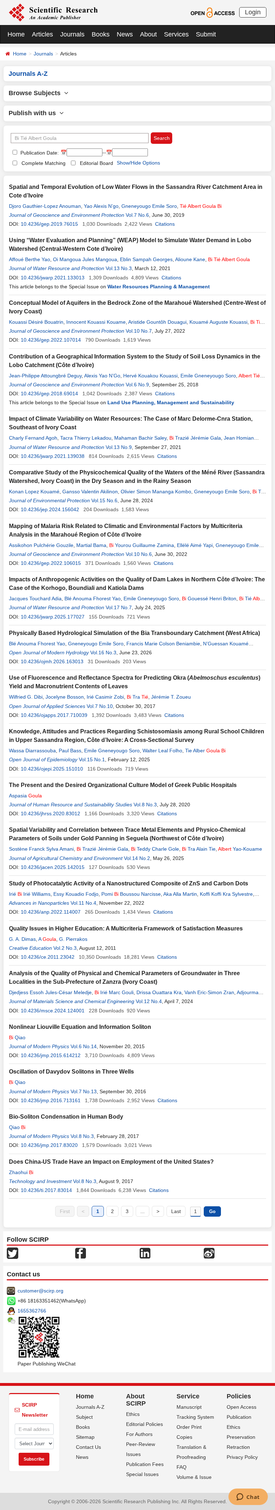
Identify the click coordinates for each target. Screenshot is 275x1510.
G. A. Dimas (22, 939)
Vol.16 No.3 (103, 652)
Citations (165, 224)
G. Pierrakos (73, 939)
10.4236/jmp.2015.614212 (51, 1055)
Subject (84, 1417)
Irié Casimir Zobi (105, 697)
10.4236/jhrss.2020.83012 (50, 813)
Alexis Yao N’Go (102, 375)
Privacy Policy (242, 1457)
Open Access (241, 1407)
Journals (72, 34)
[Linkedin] (145, 1253)
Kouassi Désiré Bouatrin (36, 322)
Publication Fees (145, 1464)
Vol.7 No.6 (137, 215)
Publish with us (34, 113)
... (142, 1211)
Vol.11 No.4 (83, 903)
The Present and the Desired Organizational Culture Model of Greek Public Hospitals (123, 785)
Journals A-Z (90, 1407)
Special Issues (142, 1474)
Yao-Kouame (240, 849)
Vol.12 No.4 (149, 1001)
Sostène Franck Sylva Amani (41, 849)
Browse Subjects (36, 93)
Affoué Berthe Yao (29, 259)
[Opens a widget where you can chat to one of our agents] (248, 1497)
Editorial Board (96, 163)
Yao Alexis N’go (101, 206)
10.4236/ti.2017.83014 (46, 1190)
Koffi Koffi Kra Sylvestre (226, 894)
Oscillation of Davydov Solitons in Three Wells (71, 1072)
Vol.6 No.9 (137, 384)
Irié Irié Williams (29, 894)
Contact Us (88, 1447)
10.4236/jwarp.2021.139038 (53, 456)
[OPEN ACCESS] (212, 12)
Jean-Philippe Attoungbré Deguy (45, 375)
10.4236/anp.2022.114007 (51, 912)
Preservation (241, 1437)
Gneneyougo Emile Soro (149, 206)
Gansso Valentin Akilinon (90, 491)
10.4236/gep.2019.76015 (49, 224)
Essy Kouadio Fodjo (75, 894)
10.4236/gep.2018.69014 (49, 393)
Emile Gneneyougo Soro (208, 375)
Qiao (17, 1037)
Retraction (238, 1447)
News (125, 34)
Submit (206, 34)
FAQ (182, 1467)
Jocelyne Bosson (64, 697)
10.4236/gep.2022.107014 (51, 340)
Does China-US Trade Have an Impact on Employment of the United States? (111, 1162)
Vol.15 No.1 (92, 759)
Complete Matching (43, 163)
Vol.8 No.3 (145, 804)
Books (101, 34)
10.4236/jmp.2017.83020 (49, 1145)
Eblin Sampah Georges (146, 259)
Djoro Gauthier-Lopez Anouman (45, 206)
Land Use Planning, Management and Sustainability (170, 402)
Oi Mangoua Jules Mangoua (85, 259)
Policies (239, 1396)
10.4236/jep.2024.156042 (50, 509)
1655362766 (32, 1311)
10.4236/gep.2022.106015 (51, 563)
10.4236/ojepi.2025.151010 (52, 769)
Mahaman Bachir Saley (140, 438)
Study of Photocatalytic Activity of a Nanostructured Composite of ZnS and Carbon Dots (128, 883)
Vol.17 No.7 (119, 607)
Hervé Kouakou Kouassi (150, 375)
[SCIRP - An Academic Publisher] (53, 12)
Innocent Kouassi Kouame (96, 322)
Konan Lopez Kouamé (34, 491)
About (148, 34)
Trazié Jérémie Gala (195, 438)
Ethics (133, 1414)
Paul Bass (70, 750)
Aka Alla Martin (180, 894)
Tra (137, 697)
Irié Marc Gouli (114, 992)
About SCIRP (136, 1400)
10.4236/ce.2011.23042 (47, 957)
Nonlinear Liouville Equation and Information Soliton (80, 1027)
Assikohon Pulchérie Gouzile (41, 545)
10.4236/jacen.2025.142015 (53, 867)
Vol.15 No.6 (104, 500)
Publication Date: (39, 153)
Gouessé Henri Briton (209, 598)
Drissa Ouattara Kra (159, 992)
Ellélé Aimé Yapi (195, 545)
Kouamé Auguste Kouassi (218, 322)
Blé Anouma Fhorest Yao (92, 598)
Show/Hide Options (138, 163)
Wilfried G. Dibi (26, 697)
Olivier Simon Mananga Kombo (156, 491)
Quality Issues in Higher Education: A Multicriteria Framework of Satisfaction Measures (126, 928)
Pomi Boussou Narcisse (131, 894)
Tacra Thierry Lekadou (85, 438)
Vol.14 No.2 (137, 858)
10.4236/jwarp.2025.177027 (53, 617)
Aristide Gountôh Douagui (157, 322)
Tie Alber (205, 750)
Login (253, 12)
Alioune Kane (190, 259)
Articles (42, 34)
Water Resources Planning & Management (158, 286)
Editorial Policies (144, 1424)
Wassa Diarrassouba (32, 750)
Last (176, 1211)
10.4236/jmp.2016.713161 (51, 1100)
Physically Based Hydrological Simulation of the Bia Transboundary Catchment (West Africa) (134, 633)
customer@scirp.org (40, 1291)
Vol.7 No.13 (84, 1091)
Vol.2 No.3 (65, 948)
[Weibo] (209, 1253)
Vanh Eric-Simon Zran (209, 992)
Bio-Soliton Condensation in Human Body (66, 1117)
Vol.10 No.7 (139, 331)
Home (16, 34)
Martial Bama (91, 545)
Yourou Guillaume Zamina (141, 545)
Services (176, 34)
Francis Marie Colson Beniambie (163, 643)
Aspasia (25, 795)
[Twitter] (12, 1253)
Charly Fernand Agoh (33, 438)
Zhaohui (21, 1172)
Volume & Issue (194, 1477)
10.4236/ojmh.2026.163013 (52, 661)
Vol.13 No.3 (119, 268)
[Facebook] (80, 1253)
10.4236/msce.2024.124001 (53, 1010)
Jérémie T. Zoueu (171, 697)
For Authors (139, 1434)
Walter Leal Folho (162, 750)
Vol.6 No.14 (84, 1046)
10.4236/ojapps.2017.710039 (54, 715)
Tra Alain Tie (199, 849)
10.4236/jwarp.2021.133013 (53, 277)
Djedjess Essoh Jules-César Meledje (50, 992)
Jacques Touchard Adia (35, 598)
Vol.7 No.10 (100, 706)
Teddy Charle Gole (155, 849)
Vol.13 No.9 (119, 447)
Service (188, 1396)
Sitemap (85, 1437)
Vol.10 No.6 (139, 554)
